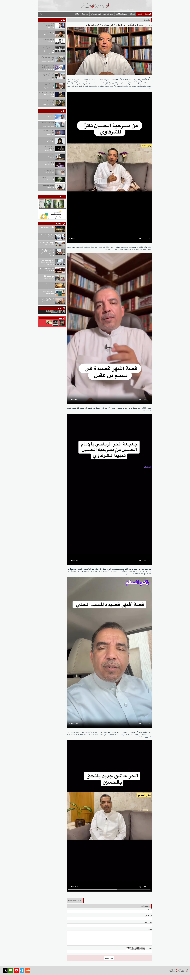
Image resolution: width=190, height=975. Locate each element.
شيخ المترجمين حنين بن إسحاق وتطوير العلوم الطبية (48, 76)
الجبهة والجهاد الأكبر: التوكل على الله (47, 102)
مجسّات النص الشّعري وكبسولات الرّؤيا (48, 24)
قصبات (132, 14)
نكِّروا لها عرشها (50, 32)
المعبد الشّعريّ (50, 162)
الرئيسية (148, 14)
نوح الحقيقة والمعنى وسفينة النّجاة (48, 48)
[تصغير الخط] (151, 77)
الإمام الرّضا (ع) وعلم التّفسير (48, 85)
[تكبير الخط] (149, 77)
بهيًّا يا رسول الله (49, 115)
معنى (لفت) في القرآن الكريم (47, 58)
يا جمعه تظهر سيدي (48, 185)
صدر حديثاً (85, 14)
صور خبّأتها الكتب (121, 14)
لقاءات (77, 14)
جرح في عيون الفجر (49, 170)
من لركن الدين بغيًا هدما (47, 177)
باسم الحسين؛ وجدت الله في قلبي (47, 147)
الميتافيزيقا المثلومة (49, 39)
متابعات (139, 14)
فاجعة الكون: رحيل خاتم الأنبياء (48, 123)
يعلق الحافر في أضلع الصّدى (48, 131)
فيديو (60, 308)
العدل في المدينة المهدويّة (46, 92)
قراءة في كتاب (96, 14)
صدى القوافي (108, 14)
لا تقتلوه (51, 155)
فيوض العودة (50, 139)
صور (60, 318)
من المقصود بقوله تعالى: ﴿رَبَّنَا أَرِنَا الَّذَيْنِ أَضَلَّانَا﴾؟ (47, 66)
